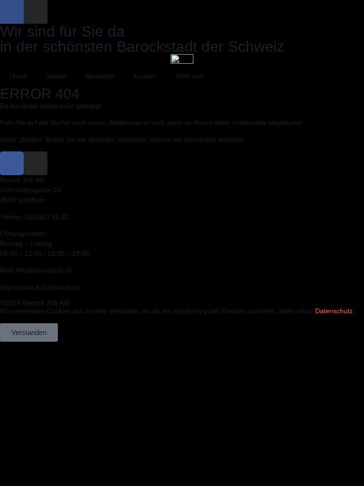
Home (18, 76)
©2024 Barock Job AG (35, 303)
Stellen (56, 76)
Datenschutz (334, 311)
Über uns (189, 76)
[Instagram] (35, 12)
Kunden (145, 76)
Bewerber (100, 76)
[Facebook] (12, 12)
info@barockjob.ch (44, 270)
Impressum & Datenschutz (39, 287)
